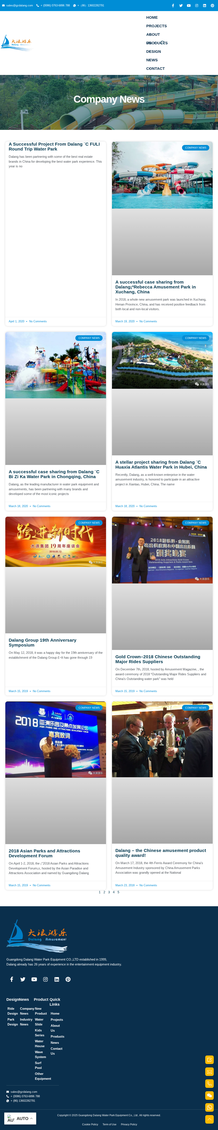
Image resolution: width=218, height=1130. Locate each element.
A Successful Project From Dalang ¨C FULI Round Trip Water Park (54, 146)
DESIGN (153, 51)
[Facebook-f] (173, 5)
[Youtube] (188, 5)
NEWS (152, 60)
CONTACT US (155, 69)
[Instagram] (196, 5)
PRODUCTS (157, 43)
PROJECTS (156, 26)
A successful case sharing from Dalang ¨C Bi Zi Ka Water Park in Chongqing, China (54, 474)
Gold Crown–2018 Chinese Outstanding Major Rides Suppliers (157, 659)
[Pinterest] (212, 5)
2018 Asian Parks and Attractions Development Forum (44, 853)
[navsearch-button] (162, 43)
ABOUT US (153, 35)
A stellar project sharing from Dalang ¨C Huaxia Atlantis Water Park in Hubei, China (161, 464)
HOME (152, 17)
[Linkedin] (204, 5)
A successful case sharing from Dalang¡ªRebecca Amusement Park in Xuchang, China (155, 287)
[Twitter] (181, 5)
